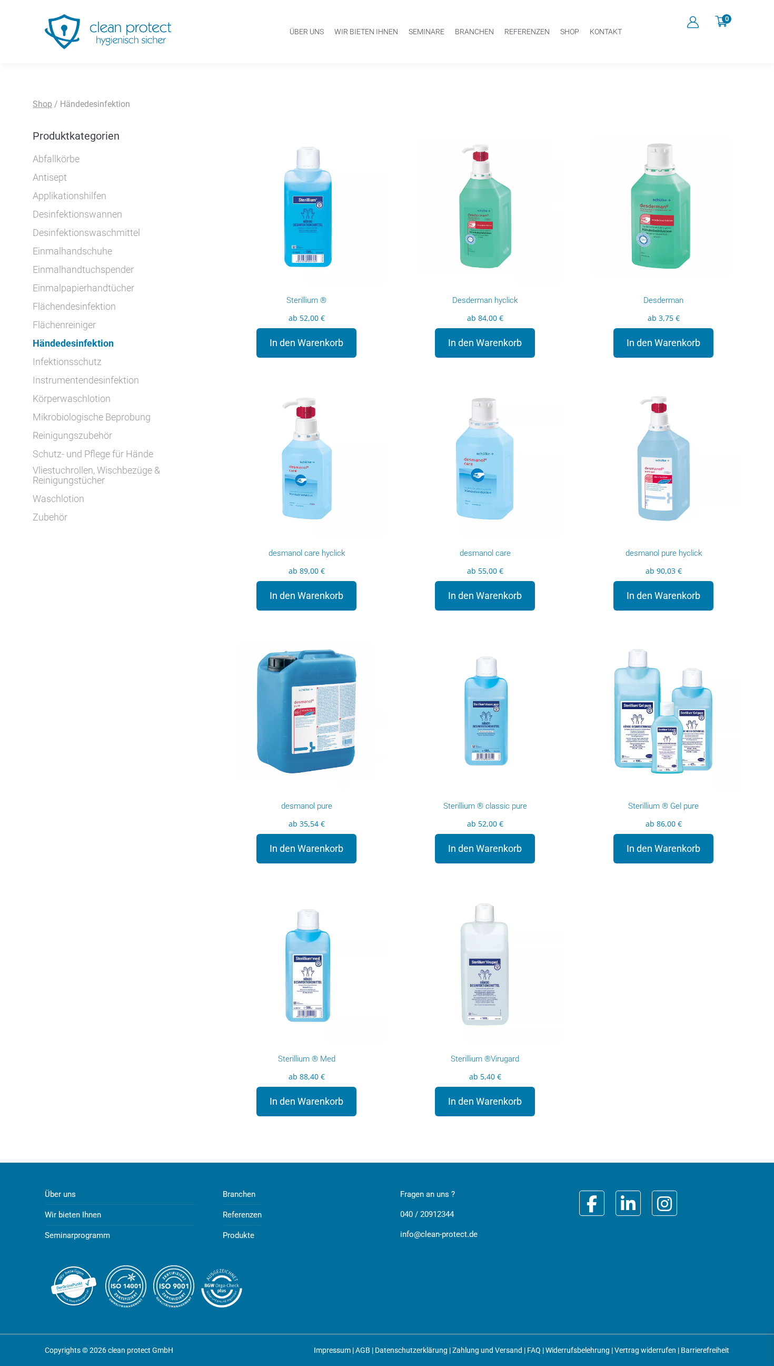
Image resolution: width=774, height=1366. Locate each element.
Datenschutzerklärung (411, 1350)
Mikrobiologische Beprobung (92, 417)
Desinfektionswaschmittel (86, 233)
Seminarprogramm (77, 1235)
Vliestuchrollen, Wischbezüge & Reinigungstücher (96, 475)
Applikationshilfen (69, 196)
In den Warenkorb (306, 342)
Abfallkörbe (56, 159)
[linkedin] (628, 1203)
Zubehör (50, 517)
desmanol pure (306, 806)
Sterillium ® (306, 300)
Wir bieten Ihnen (73, 1215)
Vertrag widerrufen (645, 1350)
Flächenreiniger (64, 325)
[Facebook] (591, 1203)
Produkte (238, 1235)
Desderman (663, 300)
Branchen (239, 1194)
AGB (362, 1350)
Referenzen (242, 1215)
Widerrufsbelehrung (577, 1350)
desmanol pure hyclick (664, 553)
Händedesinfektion (73, 343)
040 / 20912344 (427, 1214)
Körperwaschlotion (72, 399)
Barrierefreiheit (705, 1350)
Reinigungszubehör (72, 435)
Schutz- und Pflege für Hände (93, 454)
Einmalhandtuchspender (83, 269)
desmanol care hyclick (307, 553)
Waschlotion (58, 499)
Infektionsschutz (67, 362)
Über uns (60, 1194)
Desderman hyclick (485, 300)
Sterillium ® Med (306, 1059)
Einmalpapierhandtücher (83, 288)
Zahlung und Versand (487, 1350)
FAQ (534, 1350)
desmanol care (485, 553)
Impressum (332, 1350)
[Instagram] (664, 1203)
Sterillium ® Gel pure (663, 806)
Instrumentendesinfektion (86, 380)
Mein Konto (692, 22)
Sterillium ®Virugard (485, 1059)
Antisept (50, 177)
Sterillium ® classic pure (485, 806)
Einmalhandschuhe (72, 251)
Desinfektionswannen (77, 214)
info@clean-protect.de (439, 1234)
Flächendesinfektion (74, 306)
